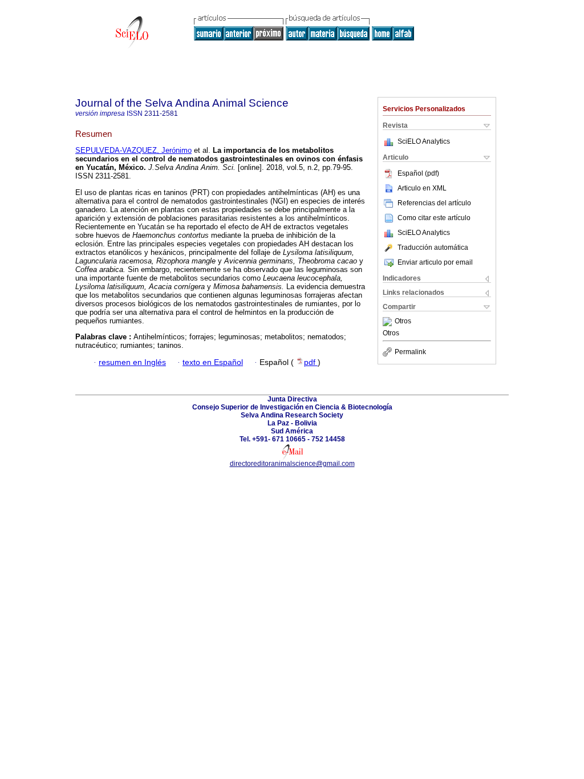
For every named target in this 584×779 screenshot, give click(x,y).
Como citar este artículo (434, 218)
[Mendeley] (389, 322)
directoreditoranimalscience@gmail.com (292, 464)
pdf (311, 362)
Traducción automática (433, 247)
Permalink (410, 352)
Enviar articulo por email (435, 262)
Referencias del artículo (434, 203)
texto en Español (212, 362)
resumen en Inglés (132, 362)
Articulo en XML (422, 188)
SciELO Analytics (424, 141)
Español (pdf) (418, 173)
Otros (403, 322)
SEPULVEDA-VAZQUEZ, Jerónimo (133, 150)
